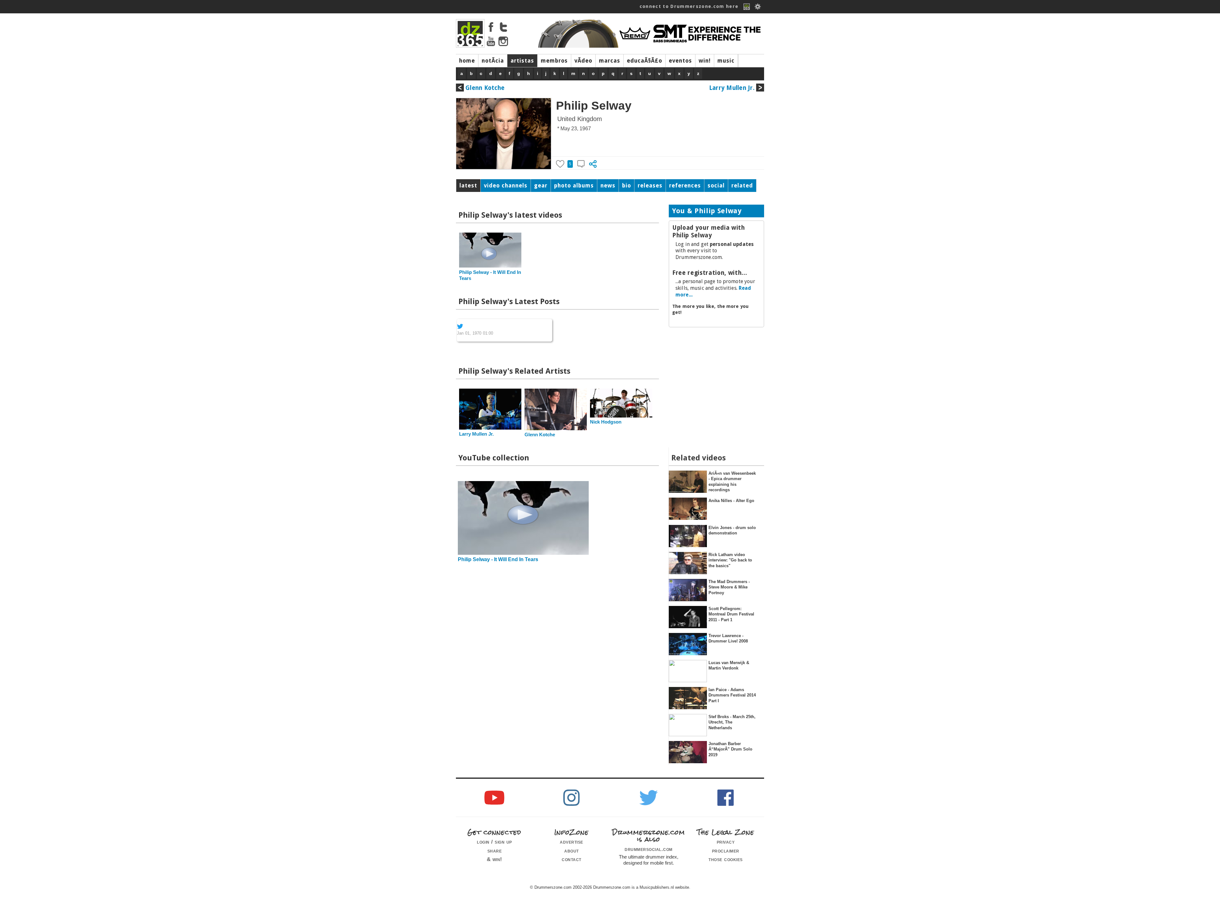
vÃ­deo (583, 61)
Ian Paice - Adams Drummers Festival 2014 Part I (732, 695)
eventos (680, 61)
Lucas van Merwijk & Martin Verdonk (728, 665)
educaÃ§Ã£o (644, 61)
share (494, 850)
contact (571, 859)
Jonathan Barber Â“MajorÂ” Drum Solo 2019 (730, 749)
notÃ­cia (493, 61)
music (726, 61)
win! (705, 61)
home (467, 61)
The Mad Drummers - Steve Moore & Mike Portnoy (729, 587)
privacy (726, 842)
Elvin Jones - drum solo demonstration (732, 530)
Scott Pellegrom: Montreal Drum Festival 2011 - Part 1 (731, 614)
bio (626, 185)
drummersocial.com (649, 849)
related (742, 185)
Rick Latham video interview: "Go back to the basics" (730, 560)
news (607, 185)
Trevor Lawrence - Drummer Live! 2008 (728, 638)
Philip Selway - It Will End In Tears (498, 559)
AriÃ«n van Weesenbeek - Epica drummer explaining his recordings (732, 481)
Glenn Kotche (485, 88)
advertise (571, 842)
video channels (505, 185)
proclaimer (725, 850)
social (716, 185)
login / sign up (494, 842)
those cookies (725, 859)
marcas (609, 61)
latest (468, 185)
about (571, 850)
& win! (494, 859)
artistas (522, 61)
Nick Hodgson (605, 422)
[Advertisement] (716, 373)
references (685, 185)
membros (554, 61)
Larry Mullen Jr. (732, 88)
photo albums (574, 185)
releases (650, 185)
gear (540, 185)
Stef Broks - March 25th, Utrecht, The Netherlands (732, 722)
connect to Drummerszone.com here (689, 6)
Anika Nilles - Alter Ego (731, 500)
